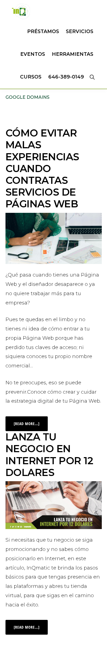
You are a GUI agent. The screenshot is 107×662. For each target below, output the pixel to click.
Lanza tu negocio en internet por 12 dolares (49, 454)
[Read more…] (31, 421)
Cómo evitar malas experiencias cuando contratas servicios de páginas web (42, 168)
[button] (92, 77)
